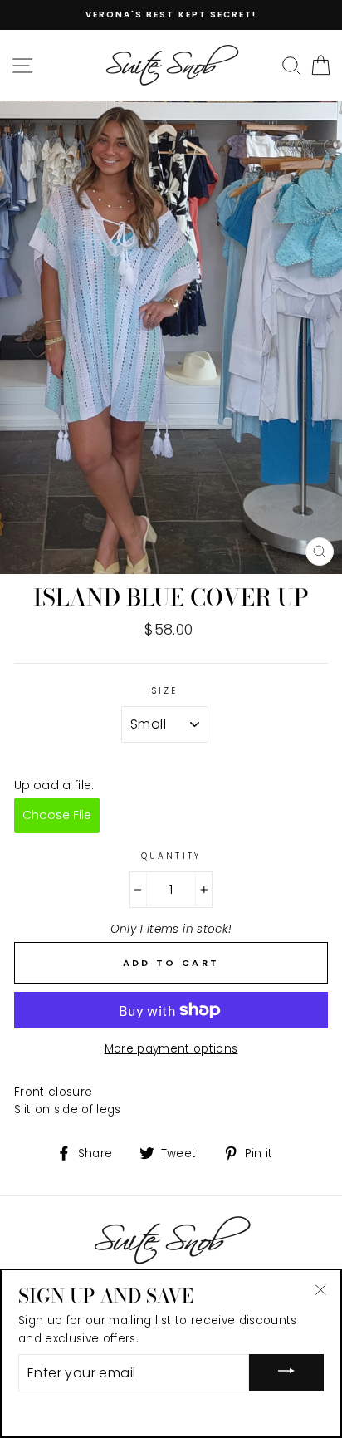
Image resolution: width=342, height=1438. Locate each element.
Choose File (56, 815)
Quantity (170, 856)
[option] (171, 15)
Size (165, 691)
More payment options (171, 1049)
